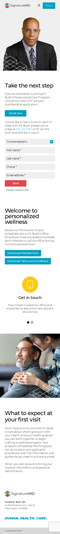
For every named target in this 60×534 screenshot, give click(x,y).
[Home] (20, 494)
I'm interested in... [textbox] (17, 141)
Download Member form (23, 253)
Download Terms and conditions (27, 261)
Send (15, 183)
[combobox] (30, 142)
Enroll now (15, 113)
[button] (28, 322)
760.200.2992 (24, 129)
